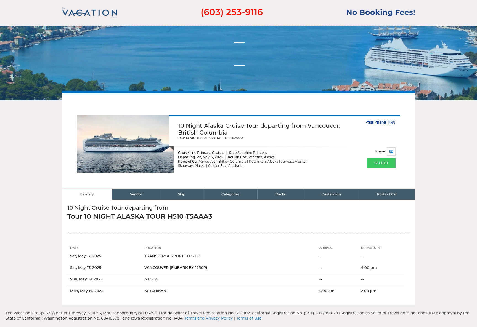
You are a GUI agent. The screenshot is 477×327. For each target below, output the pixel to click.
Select (381, 163)
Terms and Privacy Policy (208, 318)
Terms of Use (248, 318)
